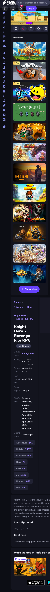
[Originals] (4, 36)
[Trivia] (4, 115)
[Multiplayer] (4, 41)
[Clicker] (4, 77)
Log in (31, 8)
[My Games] (13, 8)
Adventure (19, 307)
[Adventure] (4, 58)
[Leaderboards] (4, 46)
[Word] (4, 119)
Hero (29, 307)
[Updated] (4, 32)
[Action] (4, 53)
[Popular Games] (4, 27)
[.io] (4, 86)
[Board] (4, 67)
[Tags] (4, 126)
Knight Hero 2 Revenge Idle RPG (23, 317)
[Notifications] (20, 8)
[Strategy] (4, 110)
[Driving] (4, 81)
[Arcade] (4, 62)
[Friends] (5, 8)
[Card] (4, 72)
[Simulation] (4, 100)
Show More (31, 289)
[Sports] (4, 105)
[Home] (4, 13)
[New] (4, 22)
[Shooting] (4, 96)
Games (17, 302)
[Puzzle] (4, 91)
